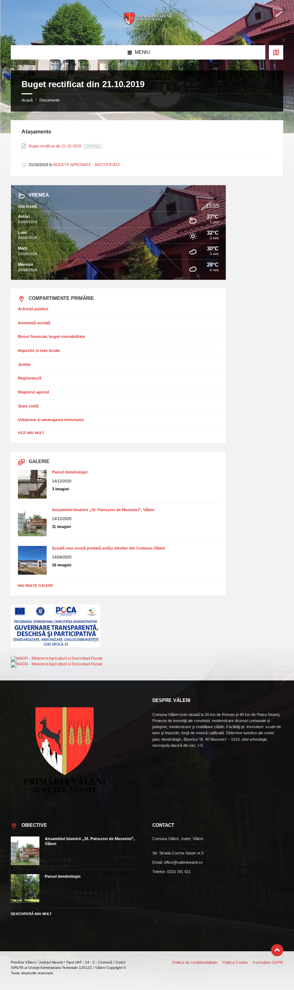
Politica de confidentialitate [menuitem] (194, 962)
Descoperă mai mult (31, 914)
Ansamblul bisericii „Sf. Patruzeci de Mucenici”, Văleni (103, 510)
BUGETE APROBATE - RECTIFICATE (86, 164)
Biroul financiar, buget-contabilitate (51, 336)
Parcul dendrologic (70, 472)
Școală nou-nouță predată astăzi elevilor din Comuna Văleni (108, 548)
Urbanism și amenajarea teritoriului (51, 420)
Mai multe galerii (35, 586)
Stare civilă (28, 406)
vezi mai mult (31, 433)
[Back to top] (277, 950)
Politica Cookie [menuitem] (235, 962)
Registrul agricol (33, 392)
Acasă (27, 100)
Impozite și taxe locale (39, 350)
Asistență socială (34, 323)
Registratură (29, 378)
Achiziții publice (33, 309)
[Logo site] (147, 31)
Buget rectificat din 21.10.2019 (55, 146)
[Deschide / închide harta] (276, 52)
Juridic (24, 364)
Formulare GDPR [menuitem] (268, 962)
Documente (49, 100)
